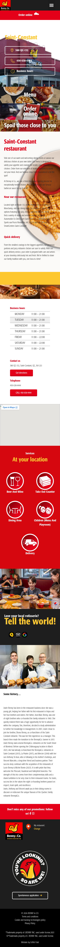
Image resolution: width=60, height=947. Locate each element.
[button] (51, 5)
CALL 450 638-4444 (23, 393)
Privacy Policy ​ (30, 923)
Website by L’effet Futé (30, 942)
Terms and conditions (30, 917)
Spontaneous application (29, 895)
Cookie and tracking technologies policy (30, 920)
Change (37, 829)
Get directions (21, 373)
